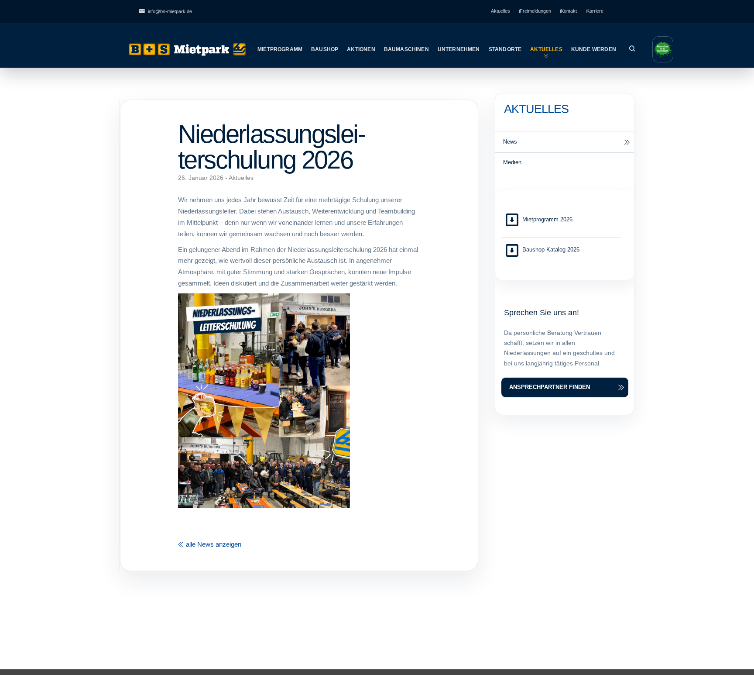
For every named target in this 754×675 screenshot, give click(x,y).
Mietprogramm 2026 (547, 219)
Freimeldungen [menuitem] (535, 11)
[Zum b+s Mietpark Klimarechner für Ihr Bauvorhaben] (662, 49)
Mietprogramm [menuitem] (279, 49)
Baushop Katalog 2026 (550, 249)
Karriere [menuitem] (594, 11)
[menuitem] (564, 142)
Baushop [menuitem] (324, 49)
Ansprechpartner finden (549, 387)
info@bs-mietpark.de (170, 11)
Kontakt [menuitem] (569, 11)
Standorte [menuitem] (505, 49)
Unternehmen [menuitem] (459, 49)
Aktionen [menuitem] (361, 49)
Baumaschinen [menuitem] (406, 49)
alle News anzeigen (212, 544)
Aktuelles (241, 178)
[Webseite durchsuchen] (632, 49)
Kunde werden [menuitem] (593, 49)
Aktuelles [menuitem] (500, 11)
